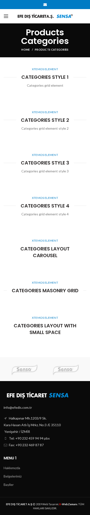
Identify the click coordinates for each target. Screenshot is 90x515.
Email (45, 4)
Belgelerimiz (13, 476)
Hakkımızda (12, 468)
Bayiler (9, 485)
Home (25, 49)
